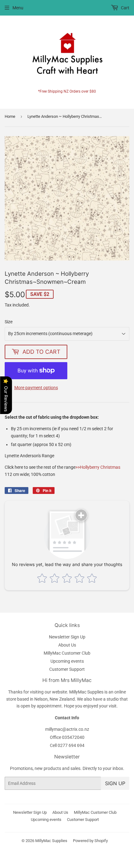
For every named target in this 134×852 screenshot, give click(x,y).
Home (10, 116)
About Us (67, 644)
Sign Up (115, 783)
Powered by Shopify (90, 840)
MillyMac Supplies (51, 840)
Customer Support (67, 669)
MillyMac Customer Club (67, 653)
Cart (124, 7)
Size (8, 321)
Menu (17, 7)
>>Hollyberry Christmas (97, 467)
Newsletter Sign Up (67, 636)
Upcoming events (67, 661)
